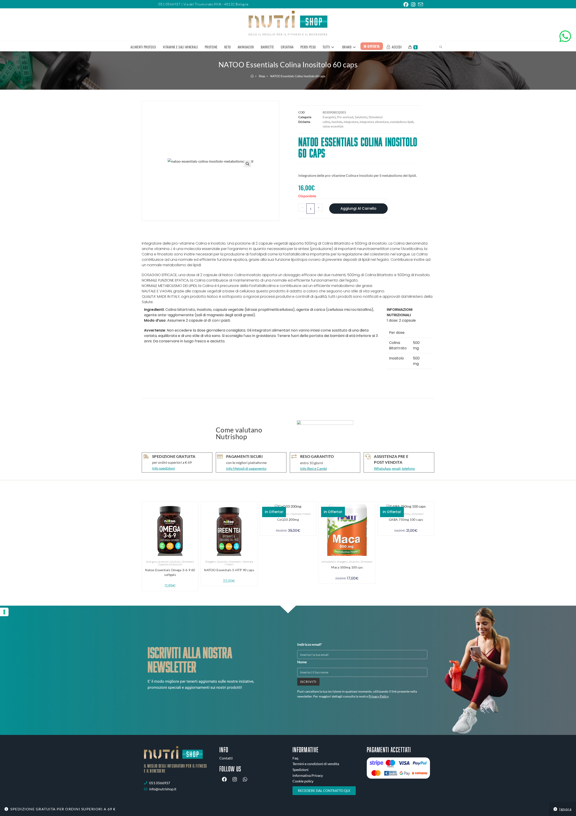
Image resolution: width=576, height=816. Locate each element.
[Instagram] (235, 779)
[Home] (252, 76)
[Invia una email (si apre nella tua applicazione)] (420, 4)
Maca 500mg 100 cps (347, 567)
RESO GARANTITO (317, 456)
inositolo (336, 122)
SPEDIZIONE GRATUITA (174, 456)
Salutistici (361, 117)
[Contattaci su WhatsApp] (565, 36)
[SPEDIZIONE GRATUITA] (146, 456)
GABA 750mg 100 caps (406, 519)
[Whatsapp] (245, 779)
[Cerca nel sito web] (441, 47)
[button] (247, 163)
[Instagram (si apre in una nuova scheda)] (413, 4)
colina (326, 122)
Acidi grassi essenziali (157, 561)
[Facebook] (224, 779)
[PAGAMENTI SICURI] (220, 456)
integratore (351, 122)
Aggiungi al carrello (358, 208)
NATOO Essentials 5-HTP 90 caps (229, 570)
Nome (302, 662)
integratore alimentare (374, 122)
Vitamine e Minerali (300, 514)
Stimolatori (376, 117)
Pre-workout (345, 117)
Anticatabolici (328, 561)
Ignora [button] (565, 809)
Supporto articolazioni (170, 564)
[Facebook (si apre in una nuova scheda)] (406, 4)
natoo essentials (333, 126)
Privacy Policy (378, 696)
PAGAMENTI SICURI (244, 456)
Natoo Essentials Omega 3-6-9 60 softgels (170, 572)
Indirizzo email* (309, 644)
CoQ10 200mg (288, 519)
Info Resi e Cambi (313, 468)
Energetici (329, 117)
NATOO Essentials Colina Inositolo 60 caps (297, 76)
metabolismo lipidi (401, 122)
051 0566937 (169, 4)
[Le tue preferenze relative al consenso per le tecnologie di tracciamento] (4, 612)
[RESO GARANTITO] (294, 456)
